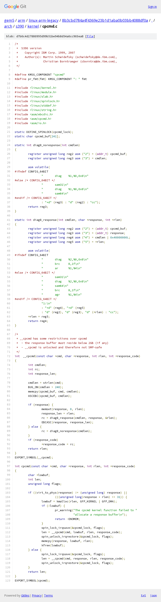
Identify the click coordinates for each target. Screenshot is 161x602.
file (90, 36)
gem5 (9, 20)
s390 (20, 26)
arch (8, 26)
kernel (33, 26)
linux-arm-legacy (43, 20)
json (153, 595)
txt (143, 595)
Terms (48, 595)
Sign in (152, 7)
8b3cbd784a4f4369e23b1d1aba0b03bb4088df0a (105, 20)
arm (21, 20)
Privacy (37, 595)
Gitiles (25, 595)
